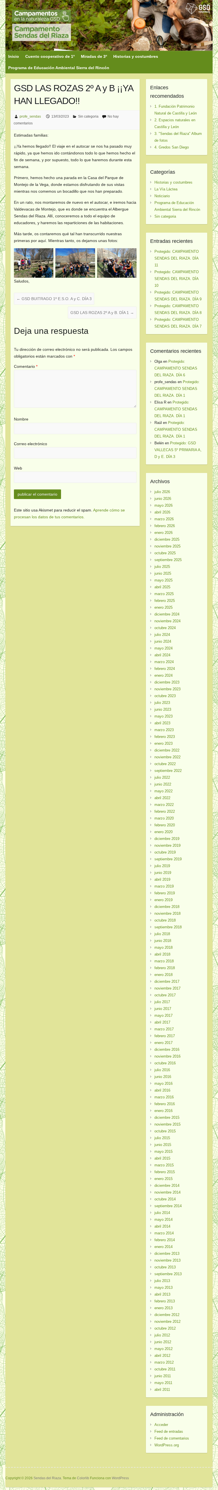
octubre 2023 (165, 696)
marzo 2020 (164, 818)
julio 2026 (162, 492)
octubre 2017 (165, 995)
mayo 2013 (163, 1287)
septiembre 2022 (168, 771)
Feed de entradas (168, 1431)
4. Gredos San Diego (171, 147)
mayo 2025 (163, 580)
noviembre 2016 (167, 1056)
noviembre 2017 (167, 988)
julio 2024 (162, 634)
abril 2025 (162, 587)
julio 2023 (162, 703)
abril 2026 (162, 512)
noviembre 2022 (167, 757)
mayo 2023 (163, 716)
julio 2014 (162, 1213)
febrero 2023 (164, 737)
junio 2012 (162, 1342)
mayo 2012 (163, 1349)
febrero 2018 (164, 968)
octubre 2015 (165, 1131)
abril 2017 (162, 1022)
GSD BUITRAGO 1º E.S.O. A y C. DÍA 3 (54, 298)
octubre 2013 (165, 1267)
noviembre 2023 (167, 689)
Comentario (25, 366)
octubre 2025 (165, 553)
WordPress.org (166, 1445)
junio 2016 (162, 1077)
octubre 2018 (165, 920)
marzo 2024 (164, 662)
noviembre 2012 (167, 1321)
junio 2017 (162, 1009)
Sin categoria (88, 116)
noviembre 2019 (167, 845)
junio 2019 (162, 873)
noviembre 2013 (167, 1260)
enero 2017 (163, 1043)
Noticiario (162, 196)
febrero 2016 (164, 1104)
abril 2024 (162, 655)
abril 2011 (162, 1389)
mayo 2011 (163, 1383)
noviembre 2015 (167, 1124)
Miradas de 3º (94, 56)
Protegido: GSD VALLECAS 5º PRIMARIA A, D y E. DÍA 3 (178, 450)
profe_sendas (30, 116)
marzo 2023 (164, 730)
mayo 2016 (163, 1083)
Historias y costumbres (135, 56)
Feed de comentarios (171, 1438)
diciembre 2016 (166, 1049)
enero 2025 (163, 607)
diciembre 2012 (166, 1315)
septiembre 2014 (168, 1206)
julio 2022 (162, 777)
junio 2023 (162, 709)
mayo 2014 (163, 1219)
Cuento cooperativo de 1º (50, 56)
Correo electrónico (30, 444)
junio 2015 (162, 1145)
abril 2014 (162, 1226)
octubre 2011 (164, 1369)
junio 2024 (162, 641)
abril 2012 (162, 1355)
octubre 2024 (165, 628)
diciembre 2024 (166, 614)
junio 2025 (162, 573)
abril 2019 (162, 879)
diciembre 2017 (166, 981)
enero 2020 (163, 832)
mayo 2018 (163, 947)
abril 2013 (162, 1294)
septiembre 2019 (168, 859)
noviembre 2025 (167, 546)
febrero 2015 (164, 1172)
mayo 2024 (163, 648)
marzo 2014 (164, 1233)
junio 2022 (162, 784)
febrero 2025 (164, 600)
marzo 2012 (164, 1362)
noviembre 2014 (167, 1192)
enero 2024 (163, 675)
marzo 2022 (164, 805)
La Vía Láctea (165, 189)
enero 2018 (163, 975)
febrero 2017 (164, 1036)
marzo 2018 (164, 961)
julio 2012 (162, 1335)
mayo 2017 (163, 1015)
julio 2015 (162, 1138)
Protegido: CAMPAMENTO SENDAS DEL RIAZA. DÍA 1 (177, 389)
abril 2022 (162, 798)
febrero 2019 (164, 893)
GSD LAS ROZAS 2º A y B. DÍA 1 (102, 312)
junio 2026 (162, 498)
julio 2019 (162, 866)
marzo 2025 (164, 594)
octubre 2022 (165, 764)
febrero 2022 (164, 811)
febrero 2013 (164, 1301)
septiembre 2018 (168, 927)
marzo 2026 (164, 519)
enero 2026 (163, 532)
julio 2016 (162, 1070)
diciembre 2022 (166, 750)
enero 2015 (163, 1179)
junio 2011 (162, 1376)
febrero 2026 (164, 526)
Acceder (161, 1425)
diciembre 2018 (166, 907)
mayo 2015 (163, 1151)
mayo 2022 (163, 791)
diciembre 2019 (166, 839)
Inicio (13, 56)
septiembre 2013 (168, 1274)
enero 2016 (163, 1111)
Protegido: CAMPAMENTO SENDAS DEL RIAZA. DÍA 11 (176, 258)
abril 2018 (162, 954)
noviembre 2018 (167, 913)
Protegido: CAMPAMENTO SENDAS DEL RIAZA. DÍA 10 (176, 279)
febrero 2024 (164, 669)
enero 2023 (163, 743)
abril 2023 (162, 723)
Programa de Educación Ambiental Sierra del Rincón (58, 67)
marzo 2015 (164, 1165)
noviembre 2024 (167, 621)
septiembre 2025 (168, 560)
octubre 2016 (165, 1063)
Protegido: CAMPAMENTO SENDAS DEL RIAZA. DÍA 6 (175, 368)
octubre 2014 (165, 1199)
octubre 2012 (165, 1328)
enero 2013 (163, 1308)
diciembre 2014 (166, 1185)
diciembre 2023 (166, 682)
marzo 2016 (164, 1097)
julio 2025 (162, 566)
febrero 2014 (164, 1240)
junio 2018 (162, 941)
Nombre (21, 419)
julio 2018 (162, 934)
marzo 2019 (164, 886)
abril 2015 (162, 1158)
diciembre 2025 (166, 539)
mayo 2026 (163, 505)
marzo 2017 (164, 1029)
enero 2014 (163, 1247)
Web (18, 468)
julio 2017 (162, 1002)
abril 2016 (162, 1090)
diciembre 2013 (166, 1253)
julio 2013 (162, 1281)
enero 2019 (163, 900)
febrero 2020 (164, 825)
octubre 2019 (165, 852)
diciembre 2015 (166, 1117)
